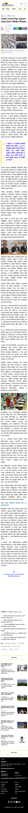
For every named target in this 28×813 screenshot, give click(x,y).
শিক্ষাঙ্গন (8, 9)
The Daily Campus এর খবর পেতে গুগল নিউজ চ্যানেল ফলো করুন (14, 575)
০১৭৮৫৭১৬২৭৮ (4, 775)
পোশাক (16, 649)
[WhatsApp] (17, 28)
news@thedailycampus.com (8, 778)
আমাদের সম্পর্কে (4, 782)
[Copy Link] (23, 28)
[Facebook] (14, 28)
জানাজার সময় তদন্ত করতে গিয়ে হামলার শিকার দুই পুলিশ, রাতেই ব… (7, 708)
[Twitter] (20, 28)
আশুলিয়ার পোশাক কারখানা (10, 643)
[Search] (21, 4)
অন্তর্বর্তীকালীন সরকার (6, 646)
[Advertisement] (14, 594)
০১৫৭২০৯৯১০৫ (4, 774)
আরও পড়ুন (14, 657)
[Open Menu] (25, 9)
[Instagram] (11, 802)
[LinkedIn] (19, 802)
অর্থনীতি (10, 649)
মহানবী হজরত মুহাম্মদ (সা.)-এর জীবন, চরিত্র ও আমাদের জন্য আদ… (7, 722)
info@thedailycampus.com (7, 768)
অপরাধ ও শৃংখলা (16, 646)
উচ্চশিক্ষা (14, 9)
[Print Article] (26, 28)
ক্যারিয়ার (16, 784)
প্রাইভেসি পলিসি (4, 791)
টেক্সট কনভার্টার (18, 786)
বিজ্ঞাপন (16, 782)
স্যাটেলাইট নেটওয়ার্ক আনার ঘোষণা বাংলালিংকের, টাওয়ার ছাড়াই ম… (7, 680)
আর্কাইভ (16, 789)
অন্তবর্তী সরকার (21, 643)
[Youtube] (16, 802)
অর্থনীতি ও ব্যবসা (11, 16)
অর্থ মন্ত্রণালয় (4, 649)
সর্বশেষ (3, 9)
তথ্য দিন (2, 786)
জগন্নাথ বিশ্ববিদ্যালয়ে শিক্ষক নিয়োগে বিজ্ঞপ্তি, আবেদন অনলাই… (7, 665)
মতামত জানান (4, 789)
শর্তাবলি (2, 793)
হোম (3, 16)
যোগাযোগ (3, 784)
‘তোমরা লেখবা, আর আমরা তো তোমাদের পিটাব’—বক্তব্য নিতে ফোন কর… (7, 737)
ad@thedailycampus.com (21, 778)
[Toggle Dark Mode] (25, 4)
